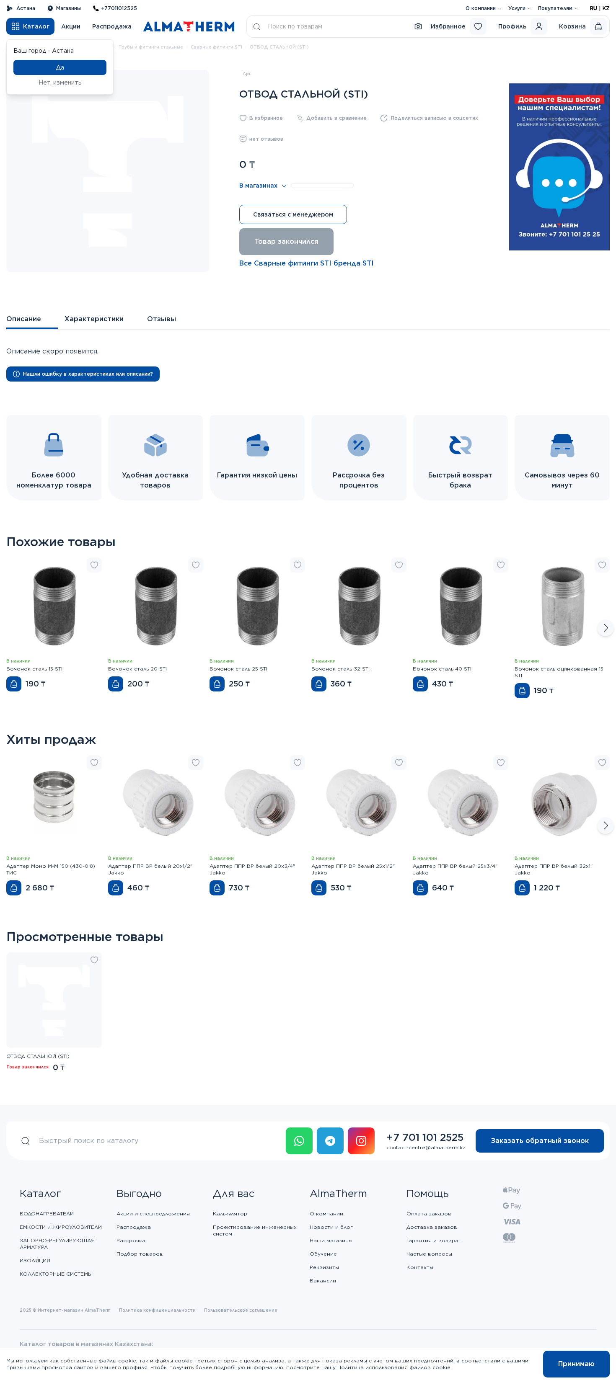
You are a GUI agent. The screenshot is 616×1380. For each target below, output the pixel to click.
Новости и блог (331, 1227)
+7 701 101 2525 (424, 1137)
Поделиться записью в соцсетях (434, 118)
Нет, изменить (60, 82)
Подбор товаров (139, 1254)
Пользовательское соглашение (240, 1310)
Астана (25, 8)
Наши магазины (331, 1240)
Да (60, 67)
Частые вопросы (429, 1254)
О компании (481, 8)
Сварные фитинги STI (216, 46)
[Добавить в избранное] (94, 565)
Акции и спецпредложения (153, 1213)
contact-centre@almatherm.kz (426, 1147)
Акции (70, 26)
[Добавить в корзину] (13, 683)
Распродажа (112, 26)
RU (593, 8)
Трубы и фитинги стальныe (151, 46)
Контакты (419, 1267)
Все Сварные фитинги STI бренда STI (306, 263)
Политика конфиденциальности (157, 1310)
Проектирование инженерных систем (255, 1230)
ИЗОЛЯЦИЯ (35, 1260)
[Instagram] (361, 1140)
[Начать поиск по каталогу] (257, 26)
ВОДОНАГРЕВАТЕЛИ (47, 1213)
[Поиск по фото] (418, 26)
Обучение (323, 1254)
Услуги (516, 8)
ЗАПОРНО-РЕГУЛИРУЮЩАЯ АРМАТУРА (57, 1243)
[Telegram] (330, 1140)
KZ (606, 8)
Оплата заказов (428, 1213)
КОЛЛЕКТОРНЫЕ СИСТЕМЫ (56, 1274)
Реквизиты (324, 1267)
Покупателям (555, 8)
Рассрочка (130, 1240)
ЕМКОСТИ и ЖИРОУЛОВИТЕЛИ (61, 1227)
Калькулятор (230, 1213)
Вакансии (323, 1280)
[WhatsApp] (299, 1140)
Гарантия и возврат (433, 1240)
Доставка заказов (431, 1227)
